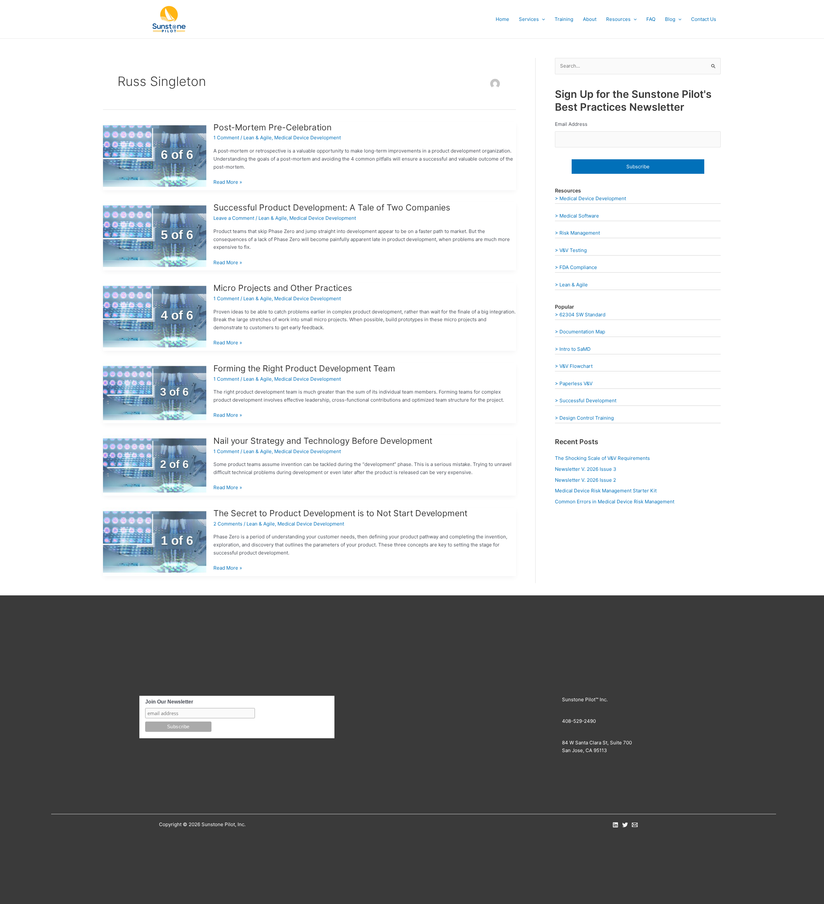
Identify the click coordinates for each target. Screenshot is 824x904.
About (589, 19)
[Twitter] (625, 825)
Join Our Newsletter (169, 701)
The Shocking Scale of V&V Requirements (602, 458)
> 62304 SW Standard (580, 315)
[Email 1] (635, 825)
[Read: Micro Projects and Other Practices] (154, 316)
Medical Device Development (307, 138)
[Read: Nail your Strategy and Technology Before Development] (154, 465)
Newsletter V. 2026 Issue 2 (585, 480)
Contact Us (703, 19)
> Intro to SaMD (573, 349)
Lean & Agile (257, 138)
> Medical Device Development (590, 198)
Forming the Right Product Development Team (304, 368)
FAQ (650, 19)
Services (529, 19)
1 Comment (226, 138)
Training (564, 19)
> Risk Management (577, 233)
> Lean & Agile (571, 285)
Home (502, 19)
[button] (542, 19)
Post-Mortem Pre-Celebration (272, 127)
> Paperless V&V (574, 383)
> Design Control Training (584, 418)
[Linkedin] (615, 825)
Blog (670, 19)
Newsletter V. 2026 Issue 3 (585, 469)
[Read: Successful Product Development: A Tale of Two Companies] (154, 236)
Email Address (571, 124)
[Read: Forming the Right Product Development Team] (154, 393)
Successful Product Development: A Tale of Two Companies (331, 207)
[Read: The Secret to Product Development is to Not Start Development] (154, 541)
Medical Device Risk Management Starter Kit (606, 491)
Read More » (227, 182)
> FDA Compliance (576, 267)
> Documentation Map (580, 332)
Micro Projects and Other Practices (282, 288)
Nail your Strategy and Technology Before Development (322, 441)
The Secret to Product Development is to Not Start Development (340, 513)
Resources (618, 19)
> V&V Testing (571, 250)
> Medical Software (577, 216)
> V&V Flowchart (574, 366)
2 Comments (227, 524)
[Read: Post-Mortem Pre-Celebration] (154, 156)
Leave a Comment (233, 218)
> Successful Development (585, 400)
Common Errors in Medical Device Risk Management (614, 502)
